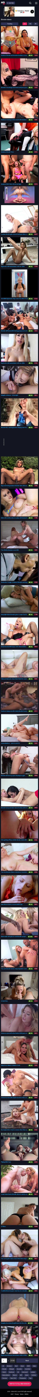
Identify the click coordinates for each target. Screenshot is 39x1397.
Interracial (25, 1372)
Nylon (26, 1375)
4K (35, 24)
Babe (34, 1366)
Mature (15, 1375)
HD (30, 24)
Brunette (19, 1369)
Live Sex (11, 3)
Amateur (9, 1366)
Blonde (4, 1369)
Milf (21, 1375)
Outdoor (34, 1375)
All (25, 24)
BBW (28, 1366)
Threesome (22, 1378)
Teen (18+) (13, 1378)
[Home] (3, 3)
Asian (22, 1366)
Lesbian (33, 1372)
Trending (9, 24)
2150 (12, 1361)
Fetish (4, 1372)
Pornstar (4, 1378)
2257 (12, 1394)
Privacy (17, 1394)
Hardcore (11, 1372)
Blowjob (12, 1369)
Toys (30, 1378)
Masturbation (6, 1375)
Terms (21, 1394)
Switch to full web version (20, 1384)
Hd (18, 1372)
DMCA (26, 1394)
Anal (16, 1366)
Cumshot (27, 1369)
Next (27, 1361)
